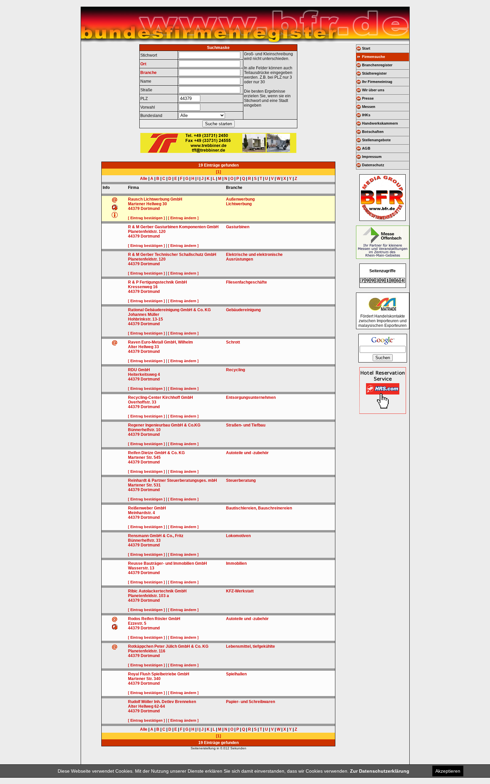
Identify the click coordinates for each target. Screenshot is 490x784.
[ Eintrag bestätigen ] (146, 218)
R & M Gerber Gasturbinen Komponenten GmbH (173, 227)
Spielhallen (236, 674)
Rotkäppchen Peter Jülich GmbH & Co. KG (168, 646)
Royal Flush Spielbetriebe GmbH (158, 674)
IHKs (366, 115)
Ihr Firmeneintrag (377, 82)
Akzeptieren (447, 771)
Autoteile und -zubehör (247, 452)
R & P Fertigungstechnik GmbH (157, 282)
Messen (368, 107)
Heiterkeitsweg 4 (144, 374)
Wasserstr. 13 (141, 568)
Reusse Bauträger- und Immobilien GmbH (167, 563)
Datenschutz (373, 165)
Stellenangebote (376, 140)
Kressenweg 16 (143, 287)
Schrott (233, 342)
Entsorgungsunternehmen (251, 397)
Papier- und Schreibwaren (250, 701)
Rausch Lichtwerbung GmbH (155, 199)
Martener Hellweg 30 (147, 204)
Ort (143, 64)
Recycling (235, 370)
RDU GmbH (139, 370)
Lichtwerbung (239, 204)
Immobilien (236, 563)
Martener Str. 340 (144, 678)
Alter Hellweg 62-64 (146, 706)
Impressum (372, 157)
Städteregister (374, 73)
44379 (134, 208)
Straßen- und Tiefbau (245, 425)
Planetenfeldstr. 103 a (148, 595)
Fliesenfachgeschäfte (246, 282)
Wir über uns (373, 90)
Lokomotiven (238, 535)
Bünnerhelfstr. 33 (144, 540)
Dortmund (150, 208)
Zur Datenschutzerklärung (379, 771)
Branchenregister (377, 65)
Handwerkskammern (380, 123)
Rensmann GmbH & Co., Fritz (155, 535)
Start (366, 48)
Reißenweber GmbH (147, 508)
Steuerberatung (241, 480)
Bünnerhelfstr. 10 (144, 429)
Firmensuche (373, 57)
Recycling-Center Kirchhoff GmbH (160, 397)
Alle (143, 178)
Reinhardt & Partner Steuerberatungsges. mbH (172, 480)
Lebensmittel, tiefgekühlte (250, 646)
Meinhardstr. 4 (141, 512)
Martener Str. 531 (144, 485)
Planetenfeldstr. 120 (147, 231)
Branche (148, 72)
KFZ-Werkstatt (240, 591)
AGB (366, 148)
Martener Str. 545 (144, 457)
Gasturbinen (237, 227)
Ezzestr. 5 (137, 623)
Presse (368, 98)
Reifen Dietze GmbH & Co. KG (156, 452)
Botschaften (373, 132)
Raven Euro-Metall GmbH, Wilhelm (160, 342)
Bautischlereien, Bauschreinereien (259, 508)
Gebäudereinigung (243, 310)
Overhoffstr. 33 (142, 402)
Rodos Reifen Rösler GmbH (154, 618)
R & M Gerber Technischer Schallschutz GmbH (172, 254)
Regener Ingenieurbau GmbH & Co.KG (164, 425)
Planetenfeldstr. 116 (146, 651)
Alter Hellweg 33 (143, 347)
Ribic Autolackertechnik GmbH (157, 591)
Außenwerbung (240, 199)
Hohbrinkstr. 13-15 (145, 319)
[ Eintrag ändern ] (183, 218)
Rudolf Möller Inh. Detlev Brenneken (162, 701)
